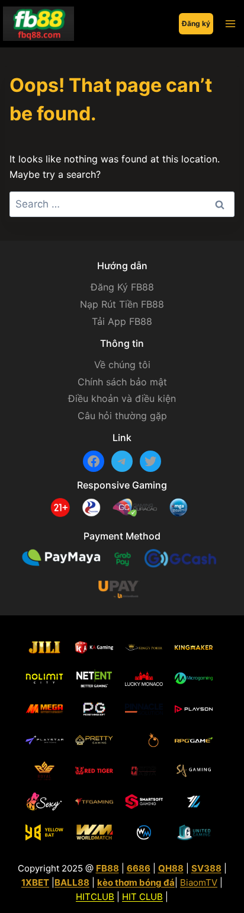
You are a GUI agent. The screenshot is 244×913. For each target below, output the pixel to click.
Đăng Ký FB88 (122, 287)
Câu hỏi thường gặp (122, 416)
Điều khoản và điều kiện (122, 398)
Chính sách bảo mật (122, 382)
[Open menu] (230, 23)
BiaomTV (198, 882)
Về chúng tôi (122, 365)
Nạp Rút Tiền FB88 (122, 304)
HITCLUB (95, 896)
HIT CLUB (142, 896)
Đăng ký (196, 23)
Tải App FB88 (122, 321)
